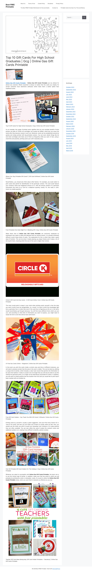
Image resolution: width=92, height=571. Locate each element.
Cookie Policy (41, 3)
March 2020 (69, 124)
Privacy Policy (59, 3)
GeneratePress (56, 568)
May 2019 (69, 145)
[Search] (84, 17)
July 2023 (69, 94)
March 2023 (69, 104)
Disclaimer (50, 3)
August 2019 (69, 138)
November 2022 (70, 114)
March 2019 (69, 150)
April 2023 (69, 102)
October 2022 (70, 116)
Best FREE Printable (10, 6)
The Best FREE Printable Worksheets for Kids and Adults (35, 8)
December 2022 (70, 111)
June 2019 (69, 143)
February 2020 (70, 126)
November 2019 (70, 131)
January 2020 (70, 128)
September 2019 (71, 136)
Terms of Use (31, 3)
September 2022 (71, 119)
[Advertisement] (76, 51)
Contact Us (55, 8)
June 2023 (69, 97)
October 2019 (70, 133)
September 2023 (71, 89)
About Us (23, 3)
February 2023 (70, 106)
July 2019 (69, 141)
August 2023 (70, 92)
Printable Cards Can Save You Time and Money (73, 8)
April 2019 (69, 148)
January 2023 (70, 109)
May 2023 (69, 99)
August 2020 (70, 121)
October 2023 (70, 87)
